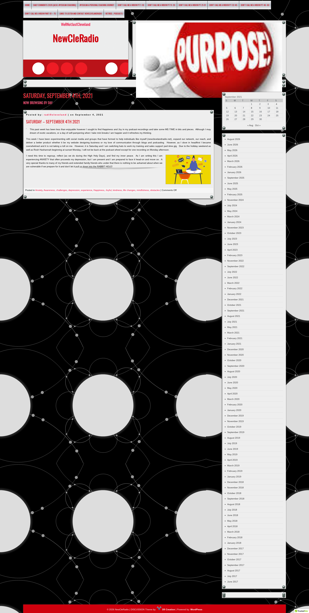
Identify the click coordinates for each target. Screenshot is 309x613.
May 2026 (232, 150)
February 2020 (234, 404)
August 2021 (233, 316)
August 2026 (233, 139)
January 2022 (234, 294)
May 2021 (232, 327)
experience (86, 190)
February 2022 (234, 288)
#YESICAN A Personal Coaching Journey (97, 5)
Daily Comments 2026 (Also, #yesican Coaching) (54, 5)
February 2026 (234, 167)
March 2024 (233, 216)
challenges (61, 190)
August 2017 (233, 570)
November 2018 (235, 487)
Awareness (49, 190)
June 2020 (232, 382)
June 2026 (232, 144)
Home (27, 5)
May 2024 (232, 211)
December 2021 (235, 299)
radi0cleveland (55, 114)
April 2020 (232, 393)
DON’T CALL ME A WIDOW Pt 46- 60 (255, 5)
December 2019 (235, 415)
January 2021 (234, 343)
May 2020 (232, 388)
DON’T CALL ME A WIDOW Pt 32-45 (223, 5)
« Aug (250, 125)
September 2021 (235, 310)
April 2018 (232, 526)
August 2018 (233, 504)
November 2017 (235, 554)
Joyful (109, 190)
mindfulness (143, 190)
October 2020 (234, 360)
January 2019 (234, 476)
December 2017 (235, 548)
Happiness (99, 190)
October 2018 (234, 493)
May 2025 (232, 189)
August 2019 (233, 438)
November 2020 (235, 355)
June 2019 (232, 449)
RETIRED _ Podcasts (114, 13)
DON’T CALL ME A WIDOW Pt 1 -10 (131, 5)
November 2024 (235, 200)
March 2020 (233, 399)
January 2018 (234, 543)
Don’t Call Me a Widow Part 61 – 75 (40, 13)
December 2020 (235, 349)
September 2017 (235, 565)
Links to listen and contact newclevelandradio (81, 13)
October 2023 (234, 233)
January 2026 (234, 172)
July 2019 (232, 443)
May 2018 (232, 521)
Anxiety (38, 190)
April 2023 (232, 250)
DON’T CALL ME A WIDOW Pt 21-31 (192, 5)
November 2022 (235, 260)
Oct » (258, 125)
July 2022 (232, 272)
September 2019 (235, 432)
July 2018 (232, 509)
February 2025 (234, 194)
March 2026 (233, 161)
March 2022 (233, 283)
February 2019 (234, 471)
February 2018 (234, 537)
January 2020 (234, 410)
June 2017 (232, 581)
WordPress (196, 609)
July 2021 (232, 321)
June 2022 (232, 277)
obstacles (155, 190)
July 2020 (232, 377)
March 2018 (233, 531)
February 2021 (234, 338)
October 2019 (234, 426)
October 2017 (234, 559)
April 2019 (232, 460)
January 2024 (234, 222)
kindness (117, 190)
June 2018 (232, 515)
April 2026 (232, 155)
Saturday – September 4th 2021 (53, 121)
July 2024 (232, 205)
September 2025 (235, 177)
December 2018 (235, 482)
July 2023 (232, 238)
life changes (129, 190)
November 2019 (235, 421)
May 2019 (232, 454)
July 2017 (232, 576)
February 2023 (234, 255)
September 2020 (235, 366)
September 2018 (235, 498)
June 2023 (232, 244)
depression (74, 190)
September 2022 (235, 266)
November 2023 (235, 227)
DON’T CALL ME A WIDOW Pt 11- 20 (161, 5)
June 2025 (232, 183)
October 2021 (234, 305)
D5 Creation (168, 609)
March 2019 (233, 465)
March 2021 (233, 332)
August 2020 (233, 371)
